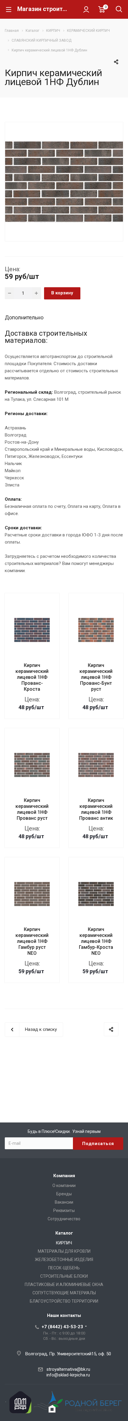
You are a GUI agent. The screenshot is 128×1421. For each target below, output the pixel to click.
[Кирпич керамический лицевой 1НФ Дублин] (64, 181)
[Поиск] (119, 10)
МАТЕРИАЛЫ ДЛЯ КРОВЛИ (64, 1251)
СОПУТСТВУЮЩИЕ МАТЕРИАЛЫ (64, 1292)
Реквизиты (64, 1210)
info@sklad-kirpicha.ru (68, 1375)
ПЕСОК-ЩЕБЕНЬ (64, 1267)
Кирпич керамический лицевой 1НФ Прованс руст (32, 809)
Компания (64, 1175)
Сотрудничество (64, 1218)
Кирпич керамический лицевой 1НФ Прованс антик (96, 809)
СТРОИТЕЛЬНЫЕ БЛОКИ (64, 1276)
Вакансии (64, 1202)
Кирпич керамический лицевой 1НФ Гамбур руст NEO (32, 941)
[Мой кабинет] (86, 9)
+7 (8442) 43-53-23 (62, 1326)
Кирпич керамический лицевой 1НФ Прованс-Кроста (32, 677)
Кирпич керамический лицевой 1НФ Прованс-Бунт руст (96, 677)
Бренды (64, 1193)
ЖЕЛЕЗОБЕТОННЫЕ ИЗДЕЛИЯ (64, 1259)
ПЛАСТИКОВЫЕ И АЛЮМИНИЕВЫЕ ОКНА (64, 1284)
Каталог (64, 1233)
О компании (64, 1185)
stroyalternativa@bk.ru (68, 1369)
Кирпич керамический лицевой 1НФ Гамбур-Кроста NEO (96, 941)
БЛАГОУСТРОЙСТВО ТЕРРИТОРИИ (64, 1301)
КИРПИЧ (64, 1243)
